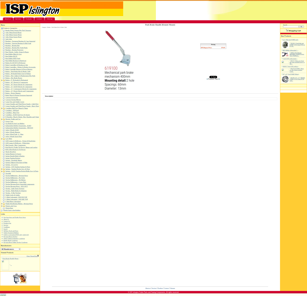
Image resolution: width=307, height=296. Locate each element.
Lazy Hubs (8, 139)
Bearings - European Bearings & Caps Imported (20, 41)
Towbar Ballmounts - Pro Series (15, 178)
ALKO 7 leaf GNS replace (290, 66)
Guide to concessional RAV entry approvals (16, 234)
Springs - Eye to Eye (11, 165)
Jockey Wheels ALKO (12, 130)
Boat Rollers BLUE (11, 56)
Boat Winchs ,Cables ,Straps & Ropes (17, 52)
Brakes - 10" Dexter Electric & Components (18, 84)
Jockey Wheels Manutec (12, 132)
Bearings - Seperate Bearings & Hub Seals (18, 43)
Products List (7, 223)
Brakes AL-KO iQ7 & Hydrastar (15, 63)
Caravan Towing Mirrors (13, 100)
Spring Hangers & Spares (13, 154)
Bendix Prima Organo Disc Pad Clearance (18, 30)
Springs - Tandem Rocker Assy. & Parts (17, 169)
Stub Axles (8, 39)
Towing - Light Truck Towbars (14, 188)
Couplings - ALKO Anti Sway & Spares (17, 115)
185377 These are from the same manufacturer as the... (297, 62)
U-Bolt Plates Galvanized (13, 201)
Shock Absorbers (10, 152)
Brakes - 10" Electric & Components (16, 82)
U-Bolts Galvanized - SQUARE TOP (16, 199)
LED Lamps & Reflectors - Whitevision (17, 143)
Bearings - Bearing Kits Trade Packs (16, 48)
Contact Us (6, 221)
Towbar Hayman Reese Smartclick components (19, 184)
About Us (6, 219)
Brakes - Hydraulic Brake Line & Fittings (18, 74)
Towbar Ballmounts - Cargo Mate (15, 182)
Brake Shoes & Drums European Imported (18, 95)
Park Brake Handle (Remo (10, 258)
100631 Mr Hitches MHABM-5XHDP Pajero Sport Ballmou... (297, 54)
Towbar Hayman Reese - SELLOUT (16, 186)
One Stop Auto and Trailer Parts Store (14, 217)
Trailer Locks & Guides (12, 195)
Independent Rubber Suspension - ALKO (18, 126)
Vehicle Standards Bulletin (11, 232)
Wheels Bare (9, 208)
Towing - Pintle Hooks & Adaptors (16, 191)
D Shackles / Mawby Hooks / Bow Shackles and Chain (22, 117)
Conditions (6, 227)
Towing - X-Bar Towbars (13, 193)
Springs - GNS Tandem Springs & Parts (17, 167)
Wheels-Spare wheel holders (12, 210)
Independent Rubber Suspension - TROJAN (19, 128)
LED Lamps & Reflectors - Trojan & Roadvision (20, 141)
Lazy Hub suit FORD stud (290, 39)
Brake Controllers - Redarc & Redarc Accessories (20, 67)
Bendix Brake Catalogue (10, 240)
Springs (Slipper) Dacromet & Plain (16, 162)
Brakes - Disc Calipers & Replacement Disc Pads (20, 76)
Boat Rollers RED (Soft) (12, 58)
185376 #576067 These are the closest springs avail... (297, 70)
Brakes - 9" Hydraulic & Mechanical (16, 80)
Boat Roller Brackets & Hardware (15, 61)
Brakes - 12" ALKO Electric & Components (18, 87)
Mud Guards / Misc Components (15, 145)
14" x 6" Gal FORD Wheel (290, 74)
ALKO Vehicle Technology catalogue (14, 238)
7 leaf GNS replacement (290, 58)
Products (160, 288)
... (11, 265)
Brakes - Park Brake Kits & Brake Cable (17, 71)
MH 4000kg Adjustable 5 (290, 50)
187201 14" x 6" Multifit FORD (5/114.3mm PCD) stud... (297, 79)
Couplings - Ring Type (12, 113)
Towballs (8, 173)
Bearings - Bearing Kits (12, 45)
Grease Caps (9, 121)
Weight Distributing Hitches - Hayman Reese (19, 204)
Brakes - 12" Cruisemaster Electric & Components (21, 89)
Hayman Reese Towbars (10, 236)
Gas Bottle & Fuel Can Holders (14, 123)
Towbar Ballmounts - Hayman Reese (16, 175)
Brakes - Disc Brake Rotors (13, 78)
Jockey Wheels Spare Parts (13, 136)
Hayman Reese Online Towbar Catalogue (15, 242)
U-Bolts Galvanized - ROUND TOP (16, 197)
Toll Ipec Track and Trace (10, 231)
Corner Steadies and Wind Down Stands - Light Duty (22, 104)
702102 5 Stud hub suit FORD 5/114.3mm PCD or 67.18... (297, 45)
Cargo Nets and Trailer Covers (14, 102)
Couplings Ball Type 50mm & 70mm (16, 108)
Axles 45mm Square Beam (13, 37)
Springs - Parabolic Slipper (13, 160)
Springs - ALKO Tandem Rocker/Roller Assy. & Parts (21, 171)
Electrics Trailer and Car (13, 119)
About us (148, 288)
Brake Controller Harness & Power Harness (18, 69)
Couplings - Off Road (12, 110)
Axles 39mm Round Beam (13, 32)
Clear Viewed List (32, 256)
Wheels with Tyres (11, 206)
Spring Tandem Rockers (12, 158)
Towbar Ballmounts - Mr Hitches (15, 180)
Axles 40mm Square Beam (13, 35)
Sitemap (172, 288)
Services (5, 225)
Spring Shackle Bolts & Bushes (15, 156)
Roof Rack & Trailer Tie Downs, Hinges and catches (21, 147)
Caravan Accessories (11, 97)
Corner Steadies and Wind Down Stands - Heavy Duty (22, 106)
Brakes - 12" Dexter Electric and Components (19, 91)
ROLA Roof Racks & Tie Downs (15, 149)
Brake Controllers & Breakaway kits (16, 65)
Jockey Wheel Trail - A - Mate (14, 134)
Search (5, 229)
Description (49, 96)
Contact (166, 288)
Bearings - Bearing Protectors (14, 50)
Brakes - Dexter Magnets (13, 93)
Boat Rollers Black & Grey (13, 54)
